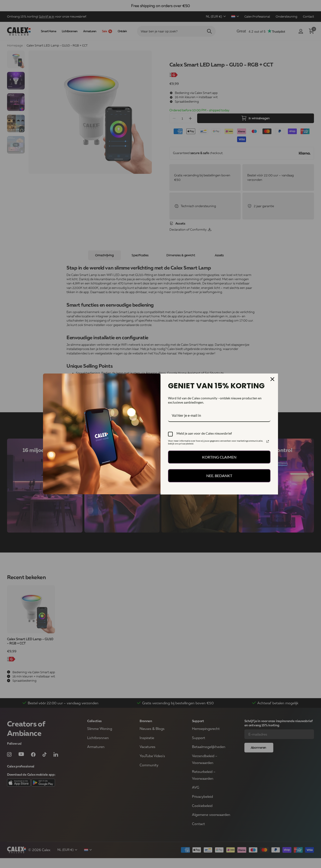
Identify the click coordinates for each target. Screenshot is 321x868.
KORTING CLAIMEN (219, 457)
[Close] (272, 379)
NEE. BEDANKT (219, 475)
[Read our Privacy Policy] (267, 441)
